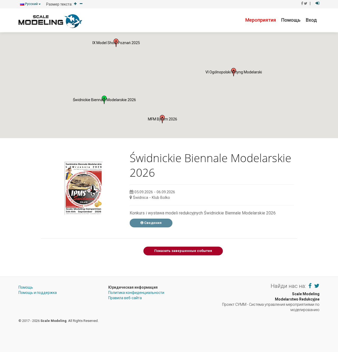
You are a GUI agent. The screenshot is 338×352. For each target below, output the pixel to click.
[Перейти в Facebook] (302, 3)
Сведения (152, 223)
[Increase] (75, 4)
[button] (116, 43)
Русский (31, 4)
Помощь (291, 20)
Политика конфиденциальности (136, 292)
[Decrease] (81, 4)
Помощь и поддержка (37, 292)
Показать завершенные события (183, 251)
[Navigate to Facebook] (310, 286)
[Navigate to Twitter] (317, 286)
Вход (311, 20)
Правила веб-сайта (125, 298)
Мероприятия (260, 20)
